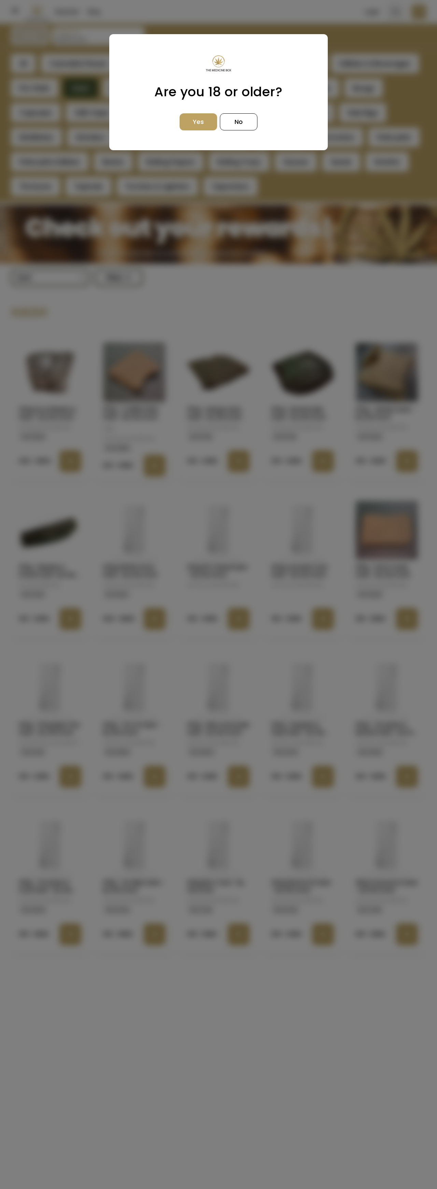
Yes (198, 121)
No (239, 121)
